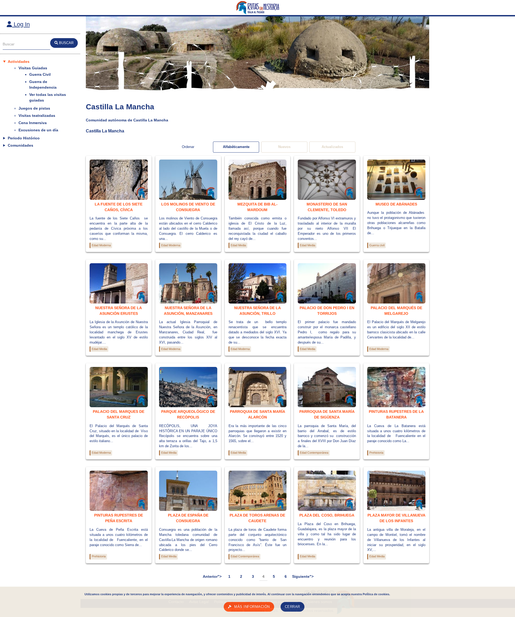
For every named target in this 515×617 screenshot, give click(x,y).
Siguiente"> (303, 576)
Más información (252, 607)
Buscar (8, 44)
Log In (21, 24)
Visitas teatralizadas (37, 115)
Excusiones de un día (38, 130)
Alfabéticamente (236, 147)
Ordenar (188, 147)
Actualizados (332, 147)
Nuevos (284, 147)
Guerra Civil (40, 74)
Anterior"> (212, 576)
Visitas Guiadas (33, 68)
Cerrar (292, 607)
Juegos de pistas (34, 108)
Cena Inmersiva (33, 123)
